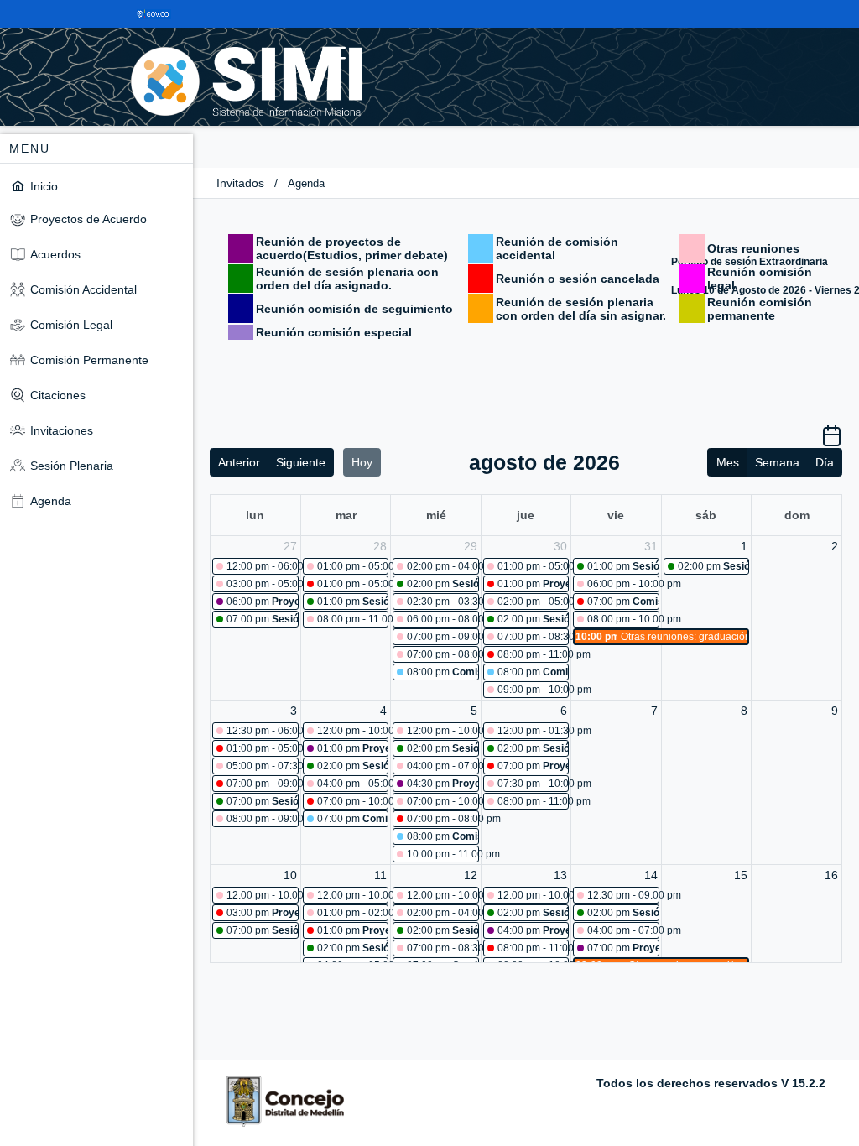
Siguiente (300, 462)
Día (824, 462)
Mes (727, 462)
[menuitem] (96, 185)
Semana (777, 462)
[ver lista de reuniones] (831, 441)
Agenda (306, 183)
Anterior (239, 462)
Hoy (361, 462)
